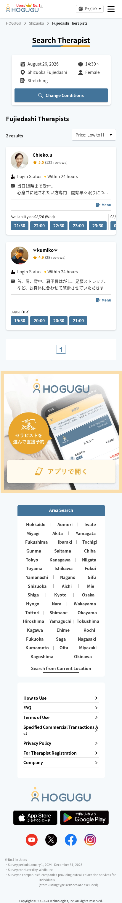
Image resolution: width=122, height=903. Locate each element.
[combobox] (94, 135)
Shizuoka (36, 23)
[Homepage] (22, 10)
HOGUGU (13, 23)
